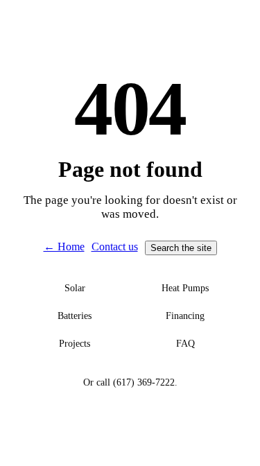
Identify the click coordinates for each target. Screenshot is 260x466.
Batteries (75, 316)
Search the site (180, 248)
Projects (74, 343)
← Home (64, 246)
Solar (74, 288)
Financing (185, 316)
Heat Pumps (185, 288)
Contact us (115, 246)
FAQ (185, 343)
